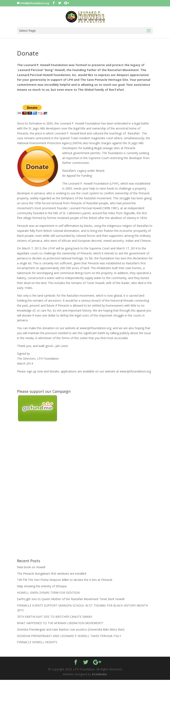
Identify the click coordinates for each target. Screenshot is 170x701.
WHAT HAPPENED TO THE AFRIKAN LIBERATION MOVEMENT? (60, 623)
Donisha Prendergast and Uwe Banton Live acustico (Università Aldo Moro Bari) (70, 629)
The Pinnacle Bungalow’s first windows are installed (51, 573)
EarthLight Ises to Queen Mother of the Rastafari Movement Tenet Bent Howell (70, 599)
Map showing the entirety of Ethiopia (42, 586)
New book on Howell (31, 567)
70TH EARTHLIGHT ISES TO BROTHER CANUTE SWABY (54, 617)
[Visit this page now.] (37, 420)
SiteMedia (99, 674)
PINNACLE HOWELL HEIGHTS (37, 642)
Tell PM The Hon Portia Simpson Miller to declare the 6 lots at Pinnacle (64, 580)
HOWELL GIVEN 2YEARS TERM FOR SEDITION (48, 593)
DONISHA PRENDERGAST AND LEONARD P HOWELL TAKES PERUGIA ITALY (69, 636)
